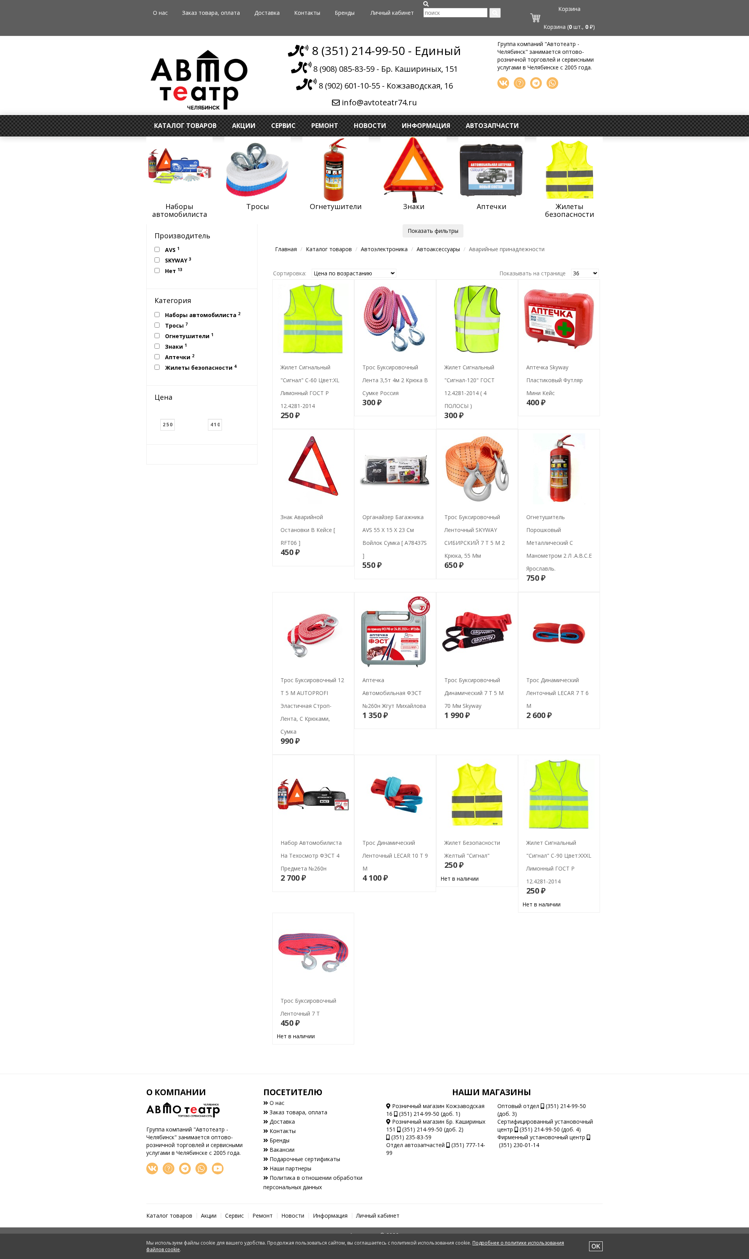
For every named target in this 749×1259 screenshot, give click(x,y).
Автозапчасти (492, 125)
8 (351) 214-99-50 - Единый (385, 50)
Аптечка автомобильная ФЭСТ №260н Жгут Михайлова (392, 675)
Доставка (267, 12)
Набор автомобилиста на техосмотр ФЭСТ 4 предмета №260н (311, 838)
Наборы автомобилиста (201, 315)
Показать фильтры (433, 230)
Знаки (175, 346)
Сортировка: (289, 273)
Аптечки (178, 357)
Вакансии (281, 1149)
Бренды (345, 12)
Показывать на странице (532, 273)
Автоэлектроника (384, 249)
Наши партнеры (289, 1168)
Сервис (283, 125)
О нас (160, 12)
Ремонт (324, 125)
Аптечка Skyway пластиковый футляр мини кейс (558, 362)
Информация (426, 125)
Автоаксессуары (438, 249)
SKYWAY (177, 260)
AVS (171, 250)
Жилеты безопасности (199, 367)
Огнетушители (188, 336)
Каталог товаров (185, 125)
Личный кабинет (392, 12)
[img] (426, 4)
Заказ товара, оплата (211, 12)
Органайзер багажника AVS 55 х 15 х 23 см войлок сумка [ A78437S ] (395, 525)
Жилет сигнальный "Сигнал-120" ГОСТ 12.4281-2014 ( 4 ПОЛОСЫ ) (476, 375)
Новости (370, 125)
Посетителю (292, 1092)
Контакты (307, 12)
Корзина (569, 8)
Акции (244, 125)
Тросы (175, 325)
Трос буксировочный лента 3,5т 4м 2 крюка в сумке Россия (395, 362)
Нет (172, 271)
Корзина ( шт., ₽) (569, 26)
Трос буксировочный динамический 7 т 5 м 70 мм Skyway (474, 675)
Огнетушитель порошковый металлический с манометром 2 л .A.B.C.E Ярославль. (555, 525)
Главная (286, 249)
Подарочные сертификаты (304, 1159)
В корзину (313, 416)
